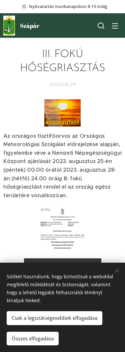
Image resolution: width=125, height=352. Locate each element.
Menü (115, 25)
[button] (101, 25)
